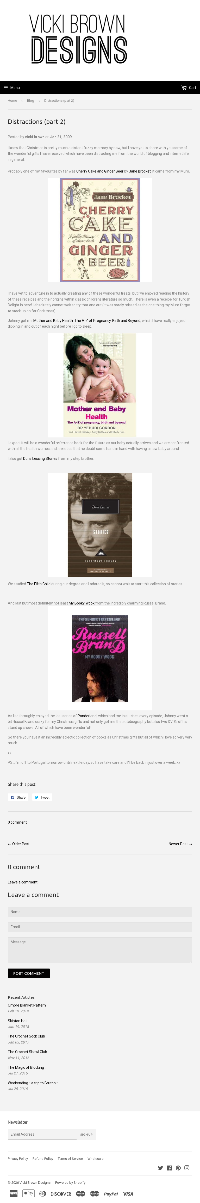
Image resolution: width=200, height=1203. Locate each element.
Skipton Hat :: (18, 1021)
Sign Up (86, 1134)
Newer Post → (180, 844)
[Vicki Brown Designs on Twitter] (160, 1169)
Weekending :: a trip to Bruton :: (33, 1083)
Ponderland (87, 716)
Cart (192, 88)
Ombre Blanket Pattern (27, 1005)
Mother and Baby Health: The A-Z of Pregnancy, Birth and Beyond (86, 321)
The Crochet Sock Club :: (27, 1036)
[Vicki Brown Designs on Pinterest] (178, 1169)
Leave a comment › (23, 882)
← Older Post (18, 844)
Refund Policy (43, 1159)
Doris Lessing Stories (40, 458)
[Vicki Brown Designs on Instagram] (187, 1169)
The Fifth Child (39, 584)
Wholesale (95, 1159)
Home (12, 101)
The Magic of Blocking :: (27, 1067)
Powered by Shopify (70, 1183)
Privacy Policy (18, 1159)
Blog (30, 101)
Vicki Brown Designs (35, 1183)
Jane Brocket (140, 171)
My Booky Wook (82, 603)
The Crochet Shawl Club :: (28, 1052)
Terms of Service (70, 1159)
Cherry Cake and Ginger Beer (99, 171)
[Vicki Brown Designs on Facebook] (169, 1169)
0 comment (17, 822)
